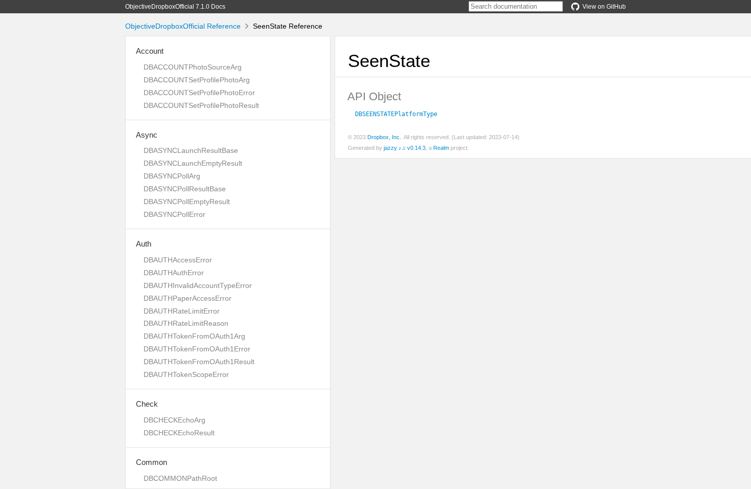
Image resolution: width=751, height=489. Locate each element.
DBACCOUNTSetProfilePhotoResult (201, 105)
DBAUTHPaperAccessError (187, 298)
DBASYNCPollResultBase (185, 189)
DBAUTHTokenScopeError (186, 374)
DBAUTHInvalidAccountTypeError (198, 285)
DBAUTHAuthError (174, 273)
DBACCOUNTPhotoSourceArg (193, 67)
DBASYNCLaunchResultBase (191, 150)
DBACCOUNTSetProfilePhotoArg (197, 80)
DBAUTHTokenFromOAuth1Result (199, 362)
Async (146, 134)
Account (149, 51)
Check (147, 403)
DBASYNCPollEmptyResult (187, 201)
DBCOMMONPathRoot (180, 478)
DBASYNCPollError (174, 214)
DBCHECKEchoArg (174, 420)
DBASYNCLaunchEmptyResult (193, 163)
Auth (143, 243)
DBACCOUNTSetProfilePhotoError (199, 92)
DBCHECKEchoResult (179, 433)
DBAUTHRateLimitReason (186, 323)
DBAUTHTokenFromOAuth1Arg (194, 336)
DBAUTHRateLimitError (182, 311)
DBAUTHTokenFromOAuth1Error (197, 349)
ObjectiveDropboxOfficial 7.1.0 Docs (175, 6)
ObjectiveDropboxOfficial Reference (183, 26)
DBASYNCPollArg (172, 176)
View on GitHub (604, 6)
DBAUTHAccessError (178, 260)
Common (151, 462)
